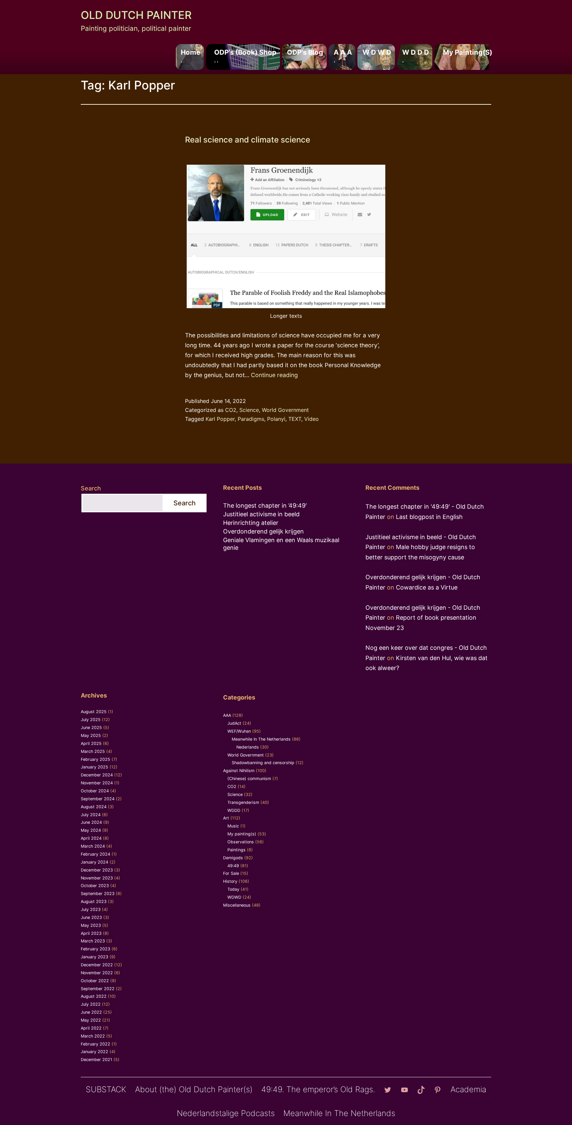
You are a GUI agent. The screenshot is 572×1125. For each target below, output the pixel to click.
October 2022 (95, 980)
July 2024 (91, 814)
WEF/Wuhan (239, 731)
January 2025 (94, 766)
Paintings (236, 849)
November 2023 (97, 877)
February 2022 (95, 1043)
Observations (240, 841)
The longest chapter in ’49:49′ (265, 505)
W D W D (376, 55)
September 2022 (98, 988)
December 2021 (96, 1059)
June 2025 (91, 727)
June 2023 (91, 917)
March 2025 (93, 751)
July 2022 (91, 1004)
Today (233, 889)
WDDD (233, 810)
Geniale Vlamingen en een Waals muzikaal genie (281, 543)
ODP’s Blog (305, 55)
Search (91, 488)
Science (249, 410)
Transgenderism (243, 802)
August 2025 (94, 711)
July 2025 (91, 719)
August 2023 (94, 901)
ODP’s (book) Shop (245, 55)
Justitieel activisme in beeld (261, 514)
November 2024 (97, 782)
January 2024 (94, 862)
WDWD (234, 897)
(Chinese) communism (249, 778)
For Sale (231, 873)
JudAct (234, 723)
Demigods (233, 857)
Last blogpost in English (429, 516)
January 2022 (94, 1051)
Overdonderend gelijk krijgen (263, 531)
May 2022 (91, 1020)
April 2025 (91, 743)
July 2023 (91, 909)
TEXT (294, 419)
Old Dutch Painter (136, 15)
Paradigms (251, 419)
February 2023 (95, 948)
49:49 (233, 865)
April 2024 (91, 838)
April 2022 (91, 1028)
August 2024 (94, 806)
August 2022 (94, 996)
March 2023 (93, 940)
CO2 (230, 410)
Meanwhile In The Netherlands (261, 739)
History (230, 881)
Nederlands (247, 747)
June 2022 (91, 1012)
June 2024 (91, 822)
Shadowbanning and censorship (263, 762)
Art (226, 818)
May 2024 (91, 830)
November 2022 (97, 972)
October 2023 (95, 885)
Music (233, 825)
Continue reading (274, 374)
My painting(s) (467, 55)
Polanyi (276, 419)
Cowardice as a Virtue (426, 587)
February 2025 (95, 759)
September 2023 (98, 893)
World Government (285, 410)
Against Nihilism (239, 770)
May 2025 (91, 735)
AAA (227, 715)
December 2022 (97, 964)
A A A (343, 55)
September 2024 (98, 798)
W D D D (415, 55)
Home (190, 55)
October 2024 (95, 790)
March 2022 (93, 1036)
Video (311, 419)
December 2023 (97, 870)
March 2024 (93, 846)
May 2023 (91, 925)
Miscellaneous (237, 905)
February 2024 (95, 854)
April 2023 (91, 933)
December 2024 (97, 774)
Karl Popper (220, 419)
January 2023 (94, 956)
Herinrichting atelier (250, 522)
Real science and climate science (247, 139)
